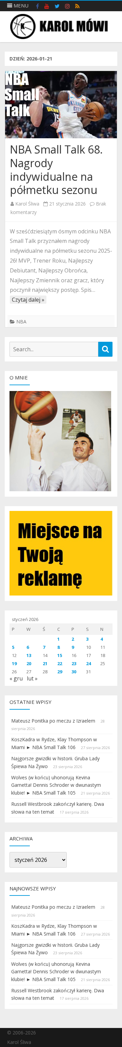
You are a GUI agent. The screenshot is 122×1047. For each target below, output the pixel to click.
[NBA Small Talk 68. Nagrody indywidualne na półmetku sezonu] (61, 104)
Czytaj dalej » (28, 299)
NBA (21, 321)
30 (74, 672)
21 (45, 663)
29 (59, 672)
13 (28, 655)
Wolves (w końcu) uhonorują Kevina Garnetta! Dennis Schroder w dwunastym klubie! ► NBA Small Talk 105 (56, 785)
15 (59, 655)
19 (14, 663)
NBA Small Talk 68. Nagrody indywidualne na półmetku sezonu (56, 169)
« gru (16, 678)
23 (74, 663)
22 (59, 663)
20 (28, 663)
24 (88, 663)
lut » (32, 678)
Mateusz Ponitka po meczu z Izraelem (53, 720)
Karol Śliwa (27, 203)
